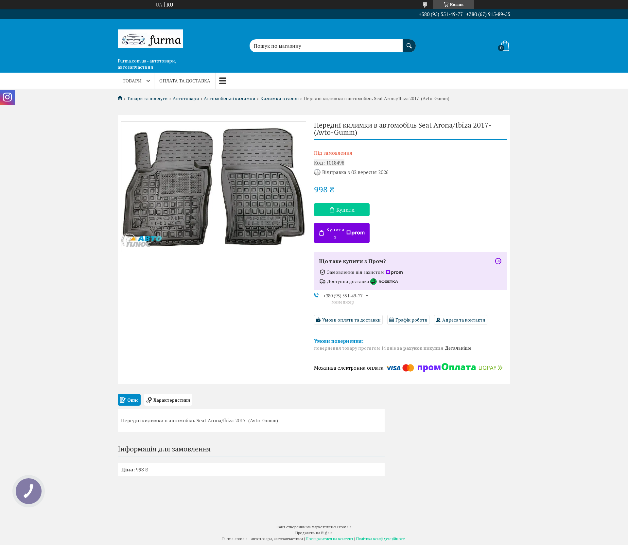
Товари (132, 81)
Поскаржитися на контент (329, 538)
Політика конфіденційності (381, 538)
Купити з (335, 233)
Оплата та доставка (184, 81)
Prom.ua (344, 526)
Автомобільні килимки (229, 98)
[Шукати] (409, 42)
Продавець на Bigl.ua (314, 532)
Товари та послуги (147, 98)
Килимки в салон (279, 98)
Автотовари (186, 98)
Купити (345, 209)
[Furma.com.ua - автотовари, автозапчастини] (150, 37)
